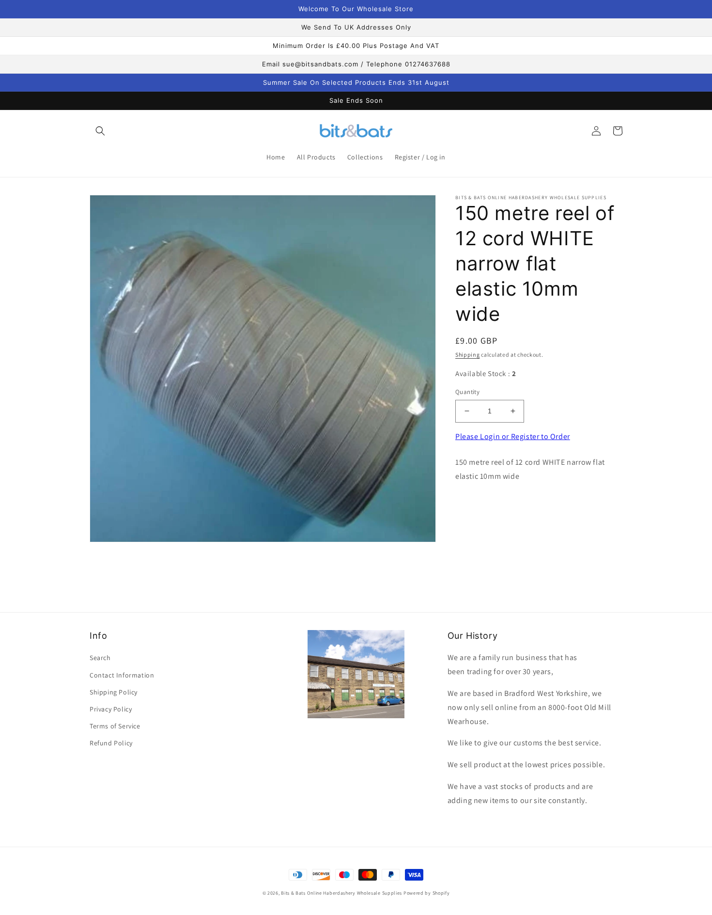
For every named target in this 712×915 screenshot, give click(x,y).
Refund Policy (111, 743)
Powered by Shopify (426, 893)
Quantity (467, 392)
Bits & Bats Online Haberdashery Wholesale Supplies (341, 893)
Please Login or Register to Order (512, 436)
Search (100, 657)
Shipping (467, 354)
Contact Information (122, 675)
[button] (100, 131)
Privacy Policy (111, 709)
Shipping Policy (114, 692)
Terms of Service (115, 726)
